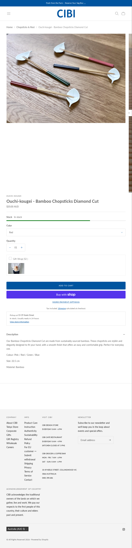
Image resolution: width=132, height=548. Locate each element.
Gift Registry (12, 439)
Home (9, 27)
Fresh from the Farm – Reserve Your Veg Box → (66, 3)
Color (9, 225)
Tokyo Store (12, 427)
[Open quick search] (117, 13)
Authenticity (30, 431)
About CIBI (11, 422)
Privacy (27, 467)
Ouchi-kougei (13, 196)
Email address (87, 436)
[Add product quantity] (21, 247)
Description (12, 334)
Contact (28, 479)
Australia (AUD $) (16, 529)
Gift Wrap (20, 259)
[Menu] (8, 13)
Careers (10, 447)
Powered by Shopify (39, 539)
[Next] (129, 113)
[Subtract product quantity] (10, 247)
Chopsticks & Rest (25, 27)
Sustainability (30, 435)
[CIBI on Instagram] (124, 529)
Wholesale (11, 443)
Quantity (10, 241)
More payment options (66, 302)
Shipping (62, 308)
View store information (19, 322)
